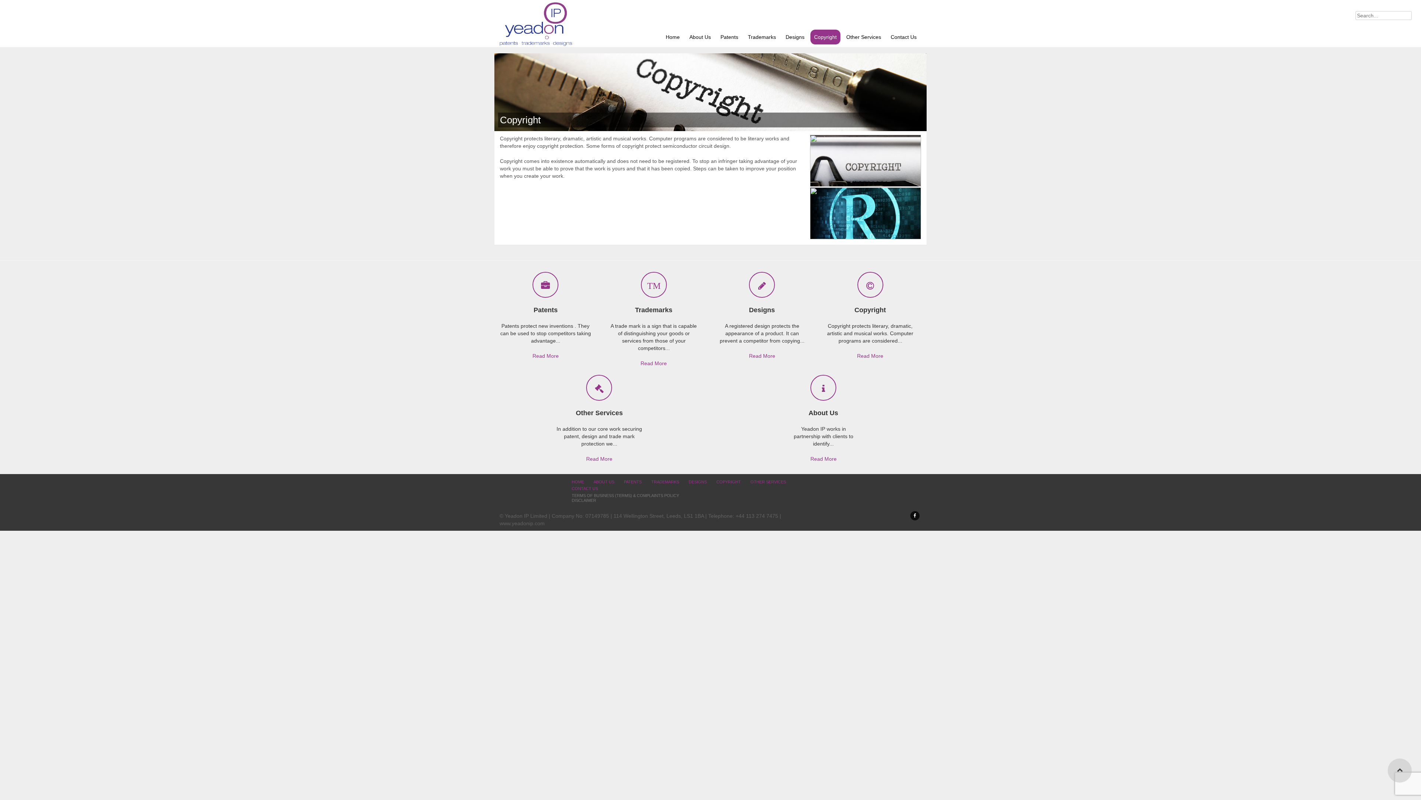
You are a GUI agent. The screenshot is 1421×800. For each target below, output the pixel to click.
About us (700, 37)
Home (673, 37)
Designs (795, 37)
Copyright (825, 37)
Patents (729, 37)
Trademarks (762, 37)
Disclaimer (584, 500)
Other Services (863, 37)
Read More (546, 356)
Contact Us (904, 37)
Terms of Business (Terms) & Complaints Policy (625, 495)
